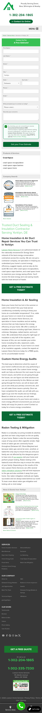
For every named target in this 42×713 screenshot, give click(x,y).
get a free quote (21, 649)
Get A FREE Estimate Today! (21, 288)
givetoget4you (6, 600)
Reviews (4, 614)
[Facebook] (6, 635)
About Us (4, 579)
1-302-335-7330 (21, 668)
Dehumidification (25, 548)
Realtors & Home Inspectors (28, 583)
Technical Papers (7, 596)
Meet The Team (6, 590)
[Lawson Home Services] (21, 706)
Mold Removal (6, 551)
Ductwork (23, 551)
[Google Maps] (10, 635)
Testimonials (5, 610)
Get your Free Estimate (21, 144)
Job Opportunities (7, 586)
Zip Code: (25, 80)
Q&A (21, 579)
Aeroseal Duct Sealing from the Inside (26, 506)
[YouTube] (3, 635)
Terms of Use (17, 137)
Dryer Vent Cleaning (8, 555)
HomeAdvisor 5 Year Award (23, 205)
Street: (5, 64)
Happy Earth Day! (20, 494)
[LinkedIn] (16, 635)
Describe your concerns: (10, 112)
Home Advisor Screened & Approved (26, 181)
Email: (5, 96)
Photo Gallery (6, 625)
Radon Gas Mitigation (26, 563)
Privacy (24, 137)
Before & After (6, 618)
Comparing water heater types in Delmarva (25, 519)
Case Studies (6, 629)
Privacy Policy (29, 698)
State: (5, 80)
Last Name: (7, 56)
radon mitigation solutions (12, 470)
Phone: (5, 88)
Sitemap (23, 700)
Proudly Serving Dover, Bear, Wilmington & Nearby (29, 5)
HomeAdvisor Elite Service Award (25, 193)
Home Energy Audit (8, 559)
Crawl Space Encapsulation (28, 559)
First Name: (7, 48)
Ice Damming (24, 555)
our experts (17, 457)
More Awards (7, 219)
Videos (4, 621)
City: (5, 72)
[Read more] (28, 186)
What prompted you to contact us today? (15, 104)
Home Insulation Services (9, 548)
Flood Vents (5, 563)
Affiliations (23, 596)
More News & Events (9, 530)
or (21, 21)
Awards (22, 586)
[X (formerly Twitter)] (19, 635)
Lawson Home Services (11, 250)
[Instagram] (13, 635)
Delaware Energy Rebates (9, 583)
